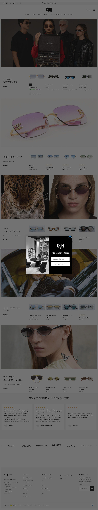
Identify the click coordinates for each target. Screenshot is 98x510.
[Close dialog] (70, 237)
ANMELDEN (60, 264)
